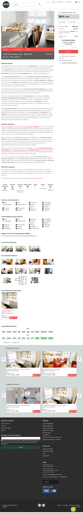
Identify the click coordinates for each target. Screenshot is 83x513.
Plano (28, 49)
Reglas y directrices (48, 426)
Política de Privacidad (27, 440)
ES (78, 2)
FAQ (44, 453)
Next (51, 29)
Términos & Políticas (74, 505)
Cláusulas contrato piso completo (51, 439)
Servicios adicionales (48, 428)
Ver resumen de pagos (68, 40)
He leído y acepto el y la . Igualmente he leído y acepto (20, 442)
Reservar (68, 51)
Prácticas (3, 426)
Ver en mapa (17, 49)
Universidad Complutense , (26, 150)
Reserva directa (47, 432)
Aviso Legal (16, 440)
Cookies (59, 505)
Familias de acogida (48, 451)
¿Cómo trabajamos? (48, 423)
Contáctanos (69, 2)
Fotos (6, 49)
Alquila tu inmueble (48, 449)
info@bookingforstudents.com (54, 474)
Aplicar (75, 47)
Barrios (3, 430)
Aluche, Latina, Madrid (11, 57)
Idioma (46, 482)
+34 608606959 (63, 477)
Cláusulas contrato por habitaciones (52, 437)
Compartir (50, 54)
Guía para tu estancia (48, 430)
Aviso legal (78, 507)
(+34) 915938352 (52, 477)
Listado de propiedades (57, 2)
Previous (4, 29)
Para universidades (6, 428)
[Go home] (6, 4)
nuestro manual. (38, 178)
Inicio (48, 2)
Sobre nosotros (5, 423)
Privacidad (65, 505)
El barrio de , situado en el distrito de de (20, 127)
